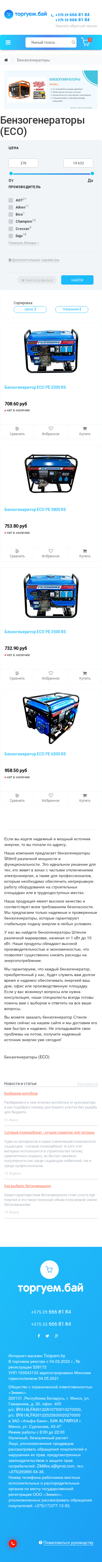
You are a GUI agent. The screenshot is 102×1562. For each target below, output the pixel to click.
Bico (19, 214)
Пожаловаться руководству (68, 1542)
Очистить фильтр (39, 280)
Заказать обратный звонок (76, 26)
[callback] (12, 1543)
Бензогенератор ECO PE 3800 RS (35, 509)
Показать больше (22, 243)
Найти (77, 280)
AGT (19, 200)
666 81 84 (72, 14)
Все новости (87, 1084)
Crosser (22, 229)
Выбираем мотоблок (21, 1093)
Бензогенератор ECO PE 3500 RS (35, 631)
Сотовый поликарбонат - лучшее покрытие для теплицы (49, 1133)
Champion (24, 222)
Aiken (20, 207)
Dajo (19, 236)
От (11, 180)
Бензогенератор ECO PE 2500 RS (35, 387)
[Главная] (6, 60)
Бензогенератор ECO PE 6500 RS (35, 754)
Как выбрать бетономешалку (27, 1186)
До (90, 180)
